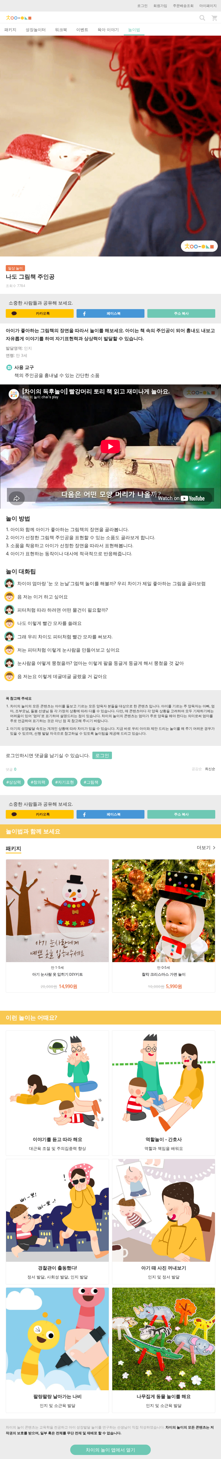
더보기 (204, 847)
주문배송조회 (183, 5)
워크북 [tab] (61, 29)
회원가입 (160, 5)
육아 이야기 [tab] (108, 29)
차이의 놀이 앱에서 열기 (110, 1450)
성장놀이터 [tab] (36, 29)
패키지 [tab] (10, 29)
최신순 (210, 768)
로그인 (142, 5)
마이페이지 (208, 5)
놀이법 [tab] (134, 29)
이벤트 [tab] (82, 29)
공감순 (197, 768)
